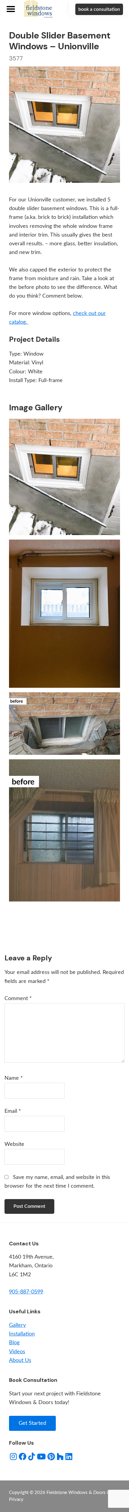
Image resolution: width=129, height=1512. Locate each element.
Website (14, 1144)
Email (12, 1111)
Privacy (16, 1499)
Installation (22, 1334)
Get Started (32, 1423)
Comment (18, 998)
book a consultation (99, 9)
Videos (17, 1351)
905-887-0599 (26, 1292)
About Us (20, 1360)
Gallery (17, 1325)
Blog (14, 1342)
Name (13, 1078)
